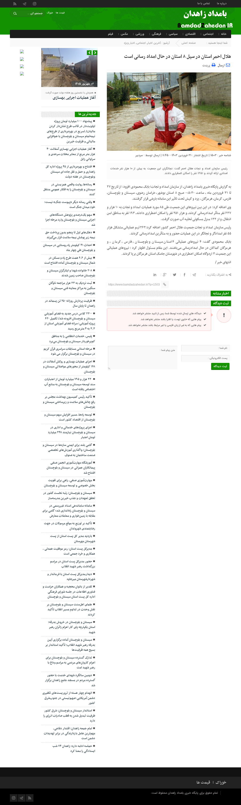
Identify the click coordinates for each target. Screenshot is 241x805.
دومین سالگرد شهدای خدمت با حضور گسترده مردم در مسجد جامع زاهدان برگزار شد (70, 680)
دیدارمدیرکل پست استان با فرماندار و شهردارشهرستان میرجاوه (71, 577)
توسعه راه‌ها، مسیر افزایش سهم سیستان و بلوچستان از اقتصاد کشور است (69, 417)
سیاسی (173, 34)
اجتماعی (208, 34)
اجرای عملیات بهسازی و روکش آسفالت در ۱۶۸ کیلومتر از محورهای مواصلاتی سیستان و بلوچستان (69, 366)
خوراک (50, 13)
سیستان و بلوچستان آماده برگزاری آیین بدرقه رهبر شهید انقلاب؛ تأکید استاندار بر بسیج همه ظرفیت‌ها (70, 645)
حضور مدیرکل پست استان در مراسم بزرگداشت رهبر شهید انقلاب (72, 564)
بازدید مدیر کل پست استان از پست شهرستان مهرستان (72, 539)
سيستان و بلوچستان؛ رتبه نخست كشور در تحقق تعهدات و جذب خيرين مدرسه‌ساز (69, 496)
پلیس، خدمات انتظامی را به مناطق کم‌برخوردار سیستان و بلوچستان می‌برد (72, 339)
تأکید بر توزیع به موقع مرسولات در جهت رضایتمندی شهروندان (69, 526)
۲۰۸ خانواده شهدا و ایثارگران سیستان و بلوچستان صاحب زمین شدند (71, 273)
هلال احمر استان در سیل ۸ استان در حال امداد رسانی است (177, 57)
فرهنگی (156, 34)
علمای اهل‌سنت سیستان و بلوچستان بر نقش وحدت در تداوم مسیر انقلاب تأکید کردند (71, 609)
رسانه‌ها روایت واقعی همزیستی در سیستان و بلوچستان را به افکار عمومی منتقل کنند (69, 189)
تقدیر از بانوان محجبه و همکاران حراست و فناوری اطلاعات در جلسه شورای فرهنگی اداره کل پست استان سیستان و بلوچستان (69, 591)
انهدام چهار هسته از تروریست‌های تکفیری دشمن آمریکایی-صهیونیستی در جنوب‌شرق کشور (68, 698)
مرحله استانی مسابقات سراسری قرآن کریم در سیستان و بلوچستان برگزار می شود (69, 351)
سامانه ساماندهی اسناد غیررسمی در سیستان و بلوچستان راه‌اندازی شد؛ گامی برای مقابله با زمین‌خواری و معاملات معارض (68, 511)
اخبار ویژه (129, 43)
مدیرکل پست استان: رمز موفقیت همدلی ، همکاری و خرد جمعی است (69, 551)
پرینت (207, 65)
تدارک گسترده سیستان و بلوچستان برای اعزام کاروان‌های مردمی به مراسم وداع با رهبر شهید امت (70, 662)
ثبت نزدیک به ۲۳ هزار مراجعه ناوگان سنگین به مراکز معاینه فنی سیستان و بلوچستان (72, 288)
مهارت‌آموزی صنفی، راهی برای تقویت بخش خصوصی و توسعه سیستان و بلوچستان (69, 483)
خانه (223, 34)
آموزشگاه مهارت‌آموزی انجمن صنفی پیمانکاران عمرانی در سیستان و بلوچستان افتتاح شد (71, 468)
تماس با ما (203, 3)
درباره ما (221, 3)
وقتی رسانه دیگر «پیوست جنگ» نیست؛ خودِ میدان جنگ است (69, 205)
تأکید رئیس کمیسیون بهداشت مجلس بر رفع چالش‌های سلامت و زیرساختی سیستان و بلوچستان (69, 402)
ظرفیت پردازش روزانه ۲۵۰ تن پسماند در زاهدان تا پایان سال (70, 303)
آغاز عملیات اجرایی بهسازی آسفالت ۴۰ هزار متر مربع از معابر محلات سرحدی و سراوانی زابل (71, 154)
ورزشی (140, 34)
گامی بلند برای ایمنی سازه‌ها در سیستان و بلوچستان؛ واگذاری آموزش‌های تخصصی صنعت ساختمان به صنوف (69, 450)
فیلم (110, 34)
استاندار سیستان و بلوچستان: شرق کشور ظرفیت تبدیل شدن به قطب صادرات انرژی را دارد (69, 715)
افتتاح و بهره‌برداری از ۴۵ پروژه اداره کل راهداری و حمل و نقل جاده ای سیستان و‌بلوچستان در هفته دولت (70, 171)
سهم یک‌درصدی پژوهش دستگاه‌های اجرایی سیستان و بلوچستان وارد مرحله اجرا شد (70, 220)
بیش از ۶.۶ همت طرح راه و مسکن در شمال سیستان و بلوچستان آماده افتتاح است (69, 260)
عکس (124, 34)
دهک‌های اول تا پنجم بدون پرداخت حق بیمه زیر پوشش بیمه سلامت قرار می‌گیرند (70, 235)
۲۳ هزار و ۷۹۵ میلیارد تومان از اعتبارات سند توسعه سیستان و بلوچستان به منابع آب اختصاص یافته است (69, 384)
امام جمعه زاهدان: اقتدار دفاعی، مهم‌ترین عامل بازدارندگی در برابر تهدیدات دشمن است (69, 733)
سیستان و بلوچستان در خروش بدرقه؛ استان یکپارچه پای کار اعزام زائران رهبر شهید (71, 627)
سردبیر (139, 155)
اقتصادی (190, 34)
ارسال (221, 65)
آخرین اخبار (154, 43)
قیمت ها (60, 13)
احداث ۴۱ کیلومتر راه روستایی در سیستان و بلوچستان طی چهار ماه (69, 248)
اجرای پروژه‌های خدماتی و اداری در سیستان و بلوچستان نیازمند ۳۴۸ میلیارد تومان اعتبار (71, 432)
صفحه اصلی (188, 43)
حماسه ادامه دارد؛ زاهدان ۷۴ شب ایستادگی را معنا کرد (73, 749)
